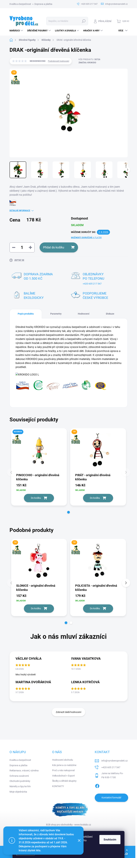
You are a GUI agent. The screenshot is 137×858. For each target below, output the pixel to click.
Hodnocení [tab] (83, 313)
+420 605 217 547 (92, 283)
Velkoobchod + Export (63, 775)
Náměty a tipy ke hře (20, 786)
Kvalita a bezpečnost (20, 4)
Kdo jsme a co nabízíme (64, 765)
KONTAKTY (58, 786)
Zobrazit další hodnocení (68, 712)
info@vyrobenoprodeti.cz (114, 760)
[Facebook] (97, 785)
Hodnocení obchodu (62, 759)
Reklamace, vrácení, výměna (24, 770)
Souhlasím (110, 839)
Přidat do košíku (53, 247)
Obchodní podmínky (20, 781)
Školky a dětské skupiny (64, 781)
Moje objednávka (18, 791)
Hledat (83, 21)
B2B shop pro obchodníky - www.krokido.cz (68, 824)
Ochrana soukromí (19, 776)
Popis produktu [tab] (26, 313)
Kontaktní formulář (111, 797)
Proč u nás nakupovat (63, 770)
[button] (68, 512)
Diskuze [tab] (110, 313)
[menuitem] (17, 31)
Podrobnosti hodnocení (58, 61)
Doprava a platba (43, 4)
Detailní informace (20, 210)
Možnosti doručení (86, 237)
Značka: (87, 62)
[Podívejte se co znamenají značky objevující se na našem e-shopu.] (61, 384)
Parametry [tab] (55, 313)
